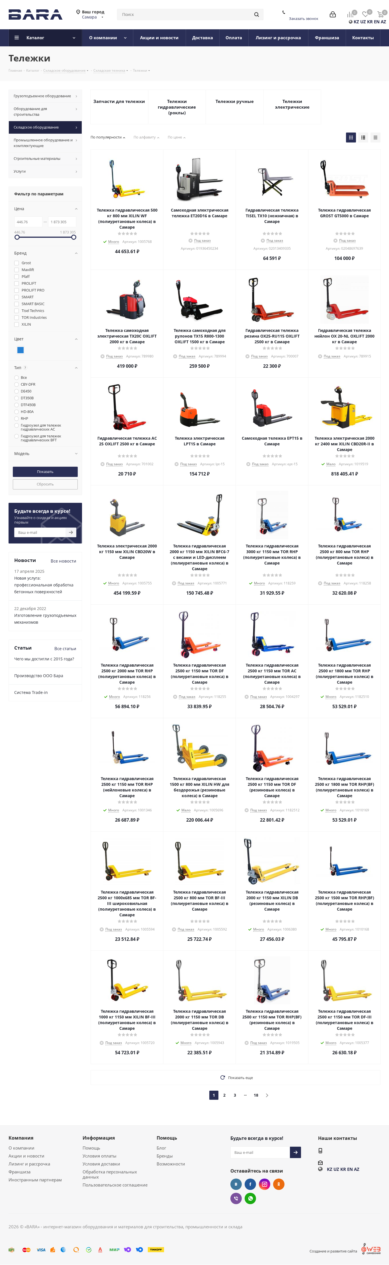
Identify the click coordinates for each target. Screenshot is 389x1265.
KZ (356, 21)
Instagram (264, 1184)
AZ (383, 21)
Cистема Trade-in (31, 692)
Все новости (63, 561)
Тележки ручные (235, 101)
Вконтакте (236, 1184)
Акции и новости (26, 1156)
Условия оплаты (99, 1156)
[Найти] (256, 14)
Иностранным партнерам (35, 1180)
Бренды (165, 1156)
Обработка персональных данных (110, 1174)
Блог (161, 1148)
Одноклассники (278, 1184)
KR (370, 21)
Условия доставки (101, 1164)
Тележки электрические (292, 104)
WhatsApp (250, 1198)
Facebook (250, 1184)
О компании (21, 1148)
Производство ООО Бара (38, 675)
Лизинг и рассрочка (29, 1164)
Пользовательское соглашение (115, 1185)
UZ (363, 21)
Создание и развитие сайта (333, 1251)
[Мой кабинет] (333, 14)
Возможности (171, 1164)
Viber (236, 1198)
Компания (21, 1138)
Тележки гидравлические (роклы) (177, 106)
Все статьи (65, 648)
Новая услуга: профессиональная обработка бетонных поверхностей (43, 584)
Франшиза (19, 1172)
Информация (99, 1138)
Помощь (91, 1148)
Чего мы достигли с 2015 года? (44, 659)
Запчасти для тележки (119, 101)
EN (377, 21)
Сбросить (45, 484)
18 (256, 1095)
